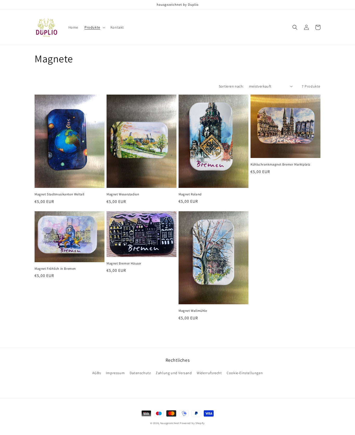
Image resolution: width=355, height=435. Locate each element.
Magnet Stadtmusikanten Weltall (59, 194)
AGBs (96, 373)
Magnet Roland (190, 194)
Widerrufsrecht (209, 373)
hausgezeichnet (169, 423)
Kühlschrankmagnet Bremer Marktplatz (280, 164)
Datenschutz (140, 373)
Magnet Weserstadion (123, 194)
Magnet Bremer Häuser (124, 263)
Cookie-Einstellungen (245, 373)
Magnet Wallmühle (193, 311)
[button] (94, 27)
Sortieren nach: (231, 86)
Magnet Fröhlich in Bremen (55, 269)
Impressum (115, 373)
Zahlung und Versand (174, 373)
